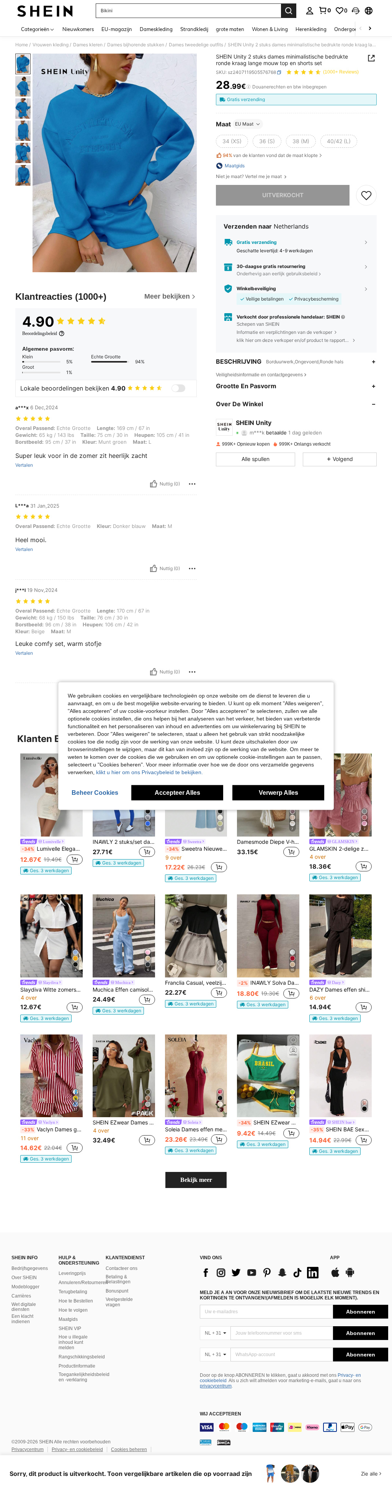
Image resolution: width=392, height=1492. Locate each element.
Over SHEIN (24, 1277)
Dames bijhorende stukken (135, 44)
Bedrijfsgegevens (29, 1268)
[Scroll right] (369, 28)
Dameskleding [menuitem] (156, 29)
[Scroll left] (360, 28)
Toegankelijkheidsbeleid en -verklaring (84, 1377)
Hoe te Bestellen (76, 1301)
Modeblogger (25, 1286)
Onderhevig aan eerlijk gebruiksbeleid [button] (277, 273)
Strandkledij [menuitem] (194, 29)
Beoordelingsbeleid (39, 333)
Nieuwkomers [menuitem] (78, 29)
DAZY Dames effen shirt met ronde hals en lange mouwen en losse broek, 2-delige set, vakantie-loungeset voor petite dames (340, 990)
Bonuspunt (117, 1291)
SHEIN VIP (70, 1328)
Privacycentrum (27, 1449)
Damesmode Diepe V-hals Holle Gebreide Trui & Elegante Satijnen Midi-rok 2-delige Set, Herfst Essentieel (268, 842)
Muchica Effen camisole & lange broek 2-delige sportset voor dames (124, 990)
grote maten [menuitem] (230, 29)
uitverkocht (283, 195)
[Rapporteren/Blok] (192, 484)
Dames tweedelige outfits (196, 44)
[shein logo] (45, 10)
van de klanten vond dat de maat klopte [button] (270, 155)
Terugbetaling (73, 1291)
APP (335, 1257)
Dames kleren (88, 44)
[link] (324, 10)
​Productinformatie (77, 1366)
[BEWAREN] (366, 195)
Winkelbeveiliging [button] (256, 288)
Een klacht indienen (22, 1319)
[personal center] (309, 10)
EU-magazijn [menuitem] (116, 29)
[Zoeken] (288, 10)
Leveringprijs (72, 1273)
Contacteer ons (121, 1268)
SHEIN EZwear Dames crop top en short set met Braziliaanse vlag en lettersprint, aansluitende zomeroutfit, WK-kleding (268, 1122)
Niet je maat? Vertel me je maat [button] (249, 176)
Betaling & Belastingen (118, 1279)
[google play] (350, 1276)
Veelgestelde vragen (119, 1302)
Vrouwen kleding (51, 44)
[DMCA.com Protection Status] (223, 1442)
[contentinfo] (294, 1427)
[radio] (232, 141)
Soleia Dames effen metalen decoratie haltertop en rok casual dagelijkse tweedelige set (196, 1129)
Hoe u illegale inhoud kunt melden (73, 1342)
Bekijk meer (196, 1180)
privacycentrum (216, 1386)
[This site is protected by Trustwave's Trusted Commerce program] (205, 1442)
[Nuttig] (153, 484)
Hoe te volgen (73, 1310)
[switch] (178, 388)
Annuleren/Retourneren (83, 1282)
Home (21, 44)
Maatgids (68, 1319)
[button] (355, 10)
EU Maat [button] (244, 124)
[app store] (335, 1276)
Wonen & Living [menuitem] (270, 29)
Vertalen (24, 465)
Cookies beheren (129, 1449)
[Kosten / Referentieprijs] (249, 87)
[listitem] (51, 814)
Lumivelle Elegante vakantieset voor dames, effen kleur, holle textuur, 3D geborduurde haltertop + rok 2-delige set (52, 849)
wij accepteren (220, 1414)
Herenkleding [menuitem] (311, 29)
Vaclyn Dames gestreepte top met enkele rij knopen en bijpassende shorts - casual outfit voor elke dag (52, 1129)
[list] (261, 1272)
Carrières (21, 1296)
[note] (46, 870)
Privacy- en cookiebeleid (77, 1449)
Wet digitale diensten (23, 1307)
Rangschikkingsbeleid (82, 1357)
